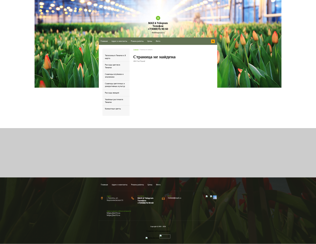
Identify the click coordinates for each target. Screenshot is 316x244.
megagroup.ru (164, 231)
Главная (135, 49)
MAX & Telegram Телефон (158, 24)
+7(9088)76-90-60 (158, 28)
